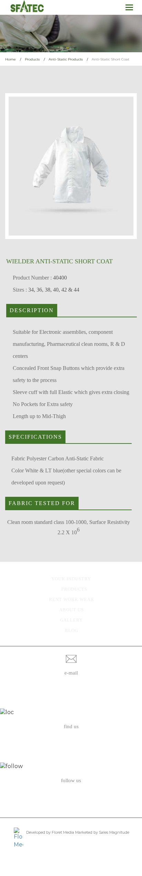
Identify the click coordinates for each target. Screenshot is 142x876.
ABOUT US (71, 609)
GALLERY (71, 620)
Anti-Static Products (66, 59)
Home (10, 59)
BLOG (71, 630)
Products (32, 59)
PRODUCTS (74, 589)
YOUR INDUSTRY (71, 578)
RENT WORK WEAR (71, 599)
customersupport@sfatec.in (71, 696)
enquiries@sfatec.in (71, 687)
